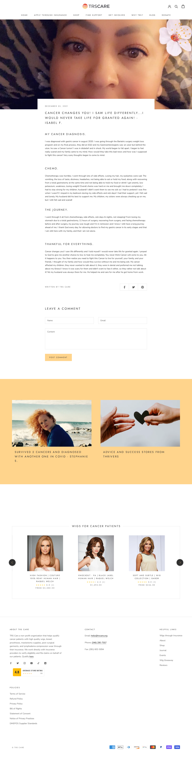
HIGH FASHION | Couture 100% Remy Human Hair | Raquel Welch (45, 578)
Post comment (58, 357)
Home (24, 15)
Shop (76, 15)
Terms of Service (17, 693)
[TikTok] (38, 663)
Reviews (163, 665)
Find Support (94, 15)
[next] (179, 562)
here (31, 656)
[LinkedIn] (45, 663)
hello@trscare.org (99, 635)
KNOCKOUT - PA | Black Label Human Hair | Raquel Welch (96, 577)
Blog (153, 15)
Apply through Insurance (50, 15)
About (162, 640)
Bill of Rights (16, 708)
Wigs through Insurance (171, 635)
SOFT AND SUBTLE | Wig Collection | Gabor (147, 577)
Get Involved (117, 15)
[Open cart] (183, 6)
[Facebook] (11, 663)
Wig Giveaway (166, 660)
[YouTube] (31, 663)
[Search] (176, 6)
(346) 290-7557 (99, 642)
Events (163, 655)
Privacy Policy (16, 703)
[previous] (12, 562)
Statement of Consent (20, 713)
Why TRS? (137, 15)
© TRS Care (18, 747)
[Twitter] (18, 663)
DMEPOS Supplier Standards (23, 723)
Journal (163, 650)
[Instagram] (25, 663)
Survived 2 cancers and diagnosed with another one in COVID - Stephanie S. (51, 456)
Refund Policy (16, 698)
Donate (166, 15)
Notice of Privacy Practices (22, 718)
